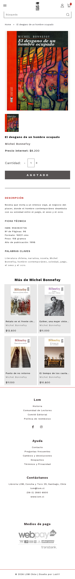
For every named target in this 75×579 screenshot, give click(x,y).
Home (8, 24)
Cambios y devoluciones (37, 456)
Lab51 (56, 574)
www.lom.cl (37, 496)
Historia (37, 406)
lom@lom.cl (37, 488)
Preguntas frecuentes (37, 451)
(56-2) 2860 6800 (37, 492)
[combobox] (37, 14)
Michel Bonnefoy (17, 143)
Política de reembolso (37, 419)
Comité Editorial (37, 414)
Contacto (37, 447)
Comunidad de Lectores (37, 410)
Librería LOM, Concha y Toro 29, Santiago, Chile (37, 484)
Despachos (37, 460)
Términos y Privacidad (37, 464)
